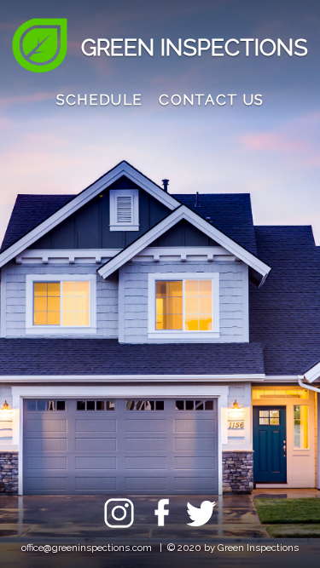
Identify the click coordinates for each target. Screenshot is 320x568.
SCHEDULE (99, 99)
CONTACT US (211, 99)
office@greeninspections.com (86, 548)
